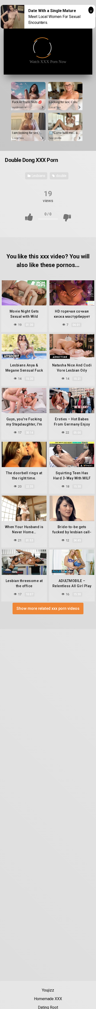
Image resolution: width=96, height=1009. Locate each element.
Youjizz (48, 990)
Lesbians (38, 176)
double (60, 176)
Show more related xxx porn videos (47, 608)
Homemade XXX (48, 998)
